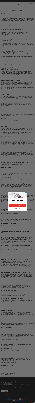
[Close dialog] (26, 193)
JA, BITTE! (17, 205)
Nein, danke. (17, 208)
